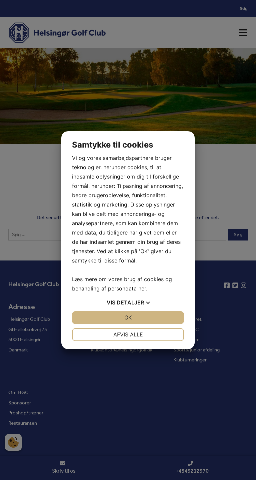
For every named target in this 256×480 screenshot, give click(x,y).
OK (128, 317)
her (142, 288)
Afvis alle (128, 334)
